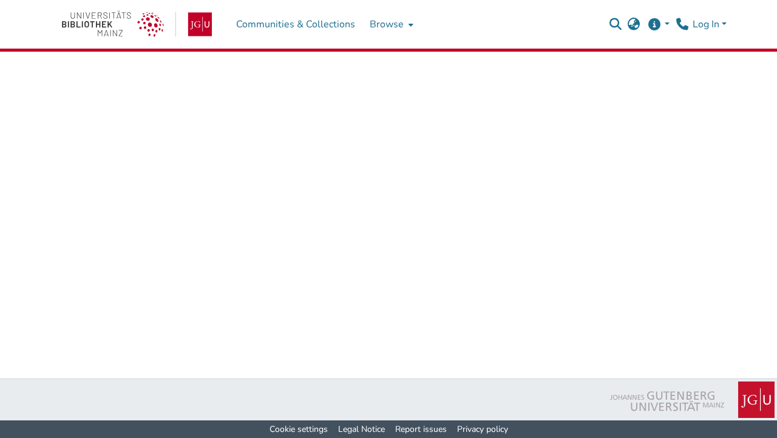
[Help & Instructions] (658, 24)
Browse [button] (387, 24)
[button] (615, 24)
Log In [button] (707, 24)
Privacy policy (482, 429)
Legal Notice (361, 429)
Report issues (421, 429)
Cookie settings (299, 429)
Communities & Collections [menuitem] (295, 24)
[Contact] (682, 24)
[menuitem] (390, 24)
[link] (137, 24)
